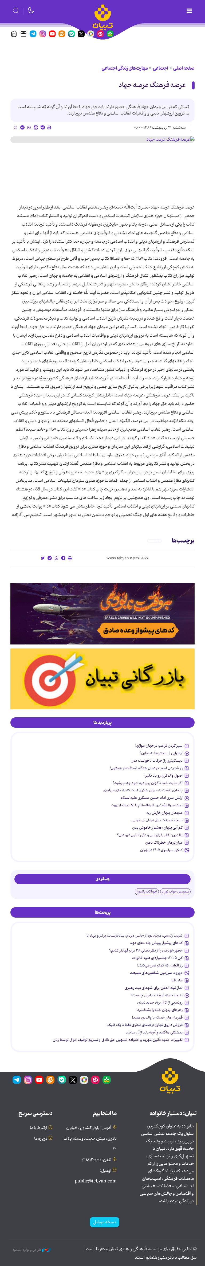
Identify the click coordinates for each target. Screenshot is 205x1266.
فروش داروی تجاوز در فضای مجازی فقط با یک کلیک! (145, 1025)
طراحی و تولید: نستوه (27, 1250)
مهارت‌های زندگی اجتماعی (125, 68)
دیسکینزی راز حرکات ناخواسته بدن (157, 761)
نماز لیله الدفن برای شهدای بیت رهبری (154, 988)
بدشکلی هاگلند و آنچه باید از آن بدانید (154, 1032)
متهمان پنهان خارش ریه (164, 813)
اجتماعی (160, 68)
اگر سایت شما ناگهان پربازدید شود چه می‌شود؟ (147, 783)
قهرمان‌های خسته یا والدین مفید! (157, 1017)
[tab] (102, 722)
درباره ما (40, 1138)
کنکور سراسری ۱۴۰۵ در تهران (161, 850)
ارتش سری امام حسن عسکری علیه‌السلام (151, 798)
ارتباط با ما (38, 1128)
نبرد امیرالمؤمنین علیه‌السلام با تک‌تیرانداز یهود (147, 805)
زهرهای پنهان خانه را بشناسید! (159, 1010)
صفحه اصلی (184, 68)
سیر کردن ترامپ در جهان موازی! (159, 746)
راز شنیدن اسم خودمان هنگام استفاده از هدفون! (146, 768)
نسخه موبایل (104, 1222)
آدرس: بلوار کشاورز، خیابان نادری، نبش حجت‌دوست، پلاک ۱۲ (90, 1139)
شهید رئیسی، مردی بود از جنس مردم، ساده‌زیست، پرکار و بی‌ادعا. (134, 935)
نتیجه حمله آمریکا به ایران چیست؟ (157, 995)
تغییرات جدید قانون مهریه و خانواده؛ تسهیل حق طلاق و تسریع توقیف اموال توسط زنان (118, 1040)
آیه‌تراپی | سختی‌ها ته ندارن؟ (161, 753)
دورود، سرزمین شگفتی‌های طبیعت (156, 973)
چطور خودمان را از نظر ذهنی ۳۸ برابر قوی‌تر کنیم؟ (146, 950)
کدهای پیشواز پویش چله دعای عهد (156, 943)
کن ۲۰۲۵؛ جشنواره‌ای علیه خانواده (157, 958)
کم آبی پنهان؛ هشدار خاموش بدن (157, 828)
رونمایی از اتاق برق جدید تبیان (160, 1002)
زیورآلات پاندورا (146, 891)
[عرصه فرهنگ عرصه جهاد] (102, 139)
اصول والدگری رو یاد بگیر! (164, 776)
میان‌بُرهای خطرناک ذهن (164, 843)
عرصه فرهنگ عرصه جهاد (152, 85)
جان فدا (177, 980)
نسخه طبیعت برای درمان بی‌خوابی (157, 820)
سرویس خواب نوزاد (175, 891)
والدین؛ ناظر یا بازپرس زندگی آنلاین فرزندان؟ (150, 835)
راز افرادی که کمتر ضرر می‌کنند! (160, 965)
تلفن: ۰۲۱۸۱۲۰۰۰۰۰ (96, 1160)
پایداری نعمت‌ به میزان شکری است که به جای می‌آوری (143, 790)
